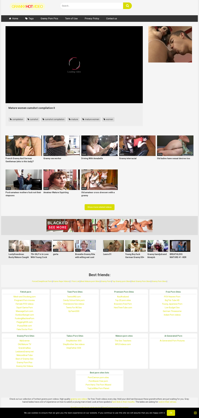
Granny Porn (106, 281)
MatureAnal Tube (25, 355)
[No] (195, 412)
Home (15, 18)
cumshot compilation (54, 119)
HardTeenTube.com (123, 307)
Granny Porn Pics (49, 18)
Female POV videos (25, 304)
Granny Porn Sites (159, 281)
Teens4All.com (74, 296)
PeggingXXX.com (25, 322)
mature (74, 119)
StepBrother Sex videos (74, 344)
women (109, 119)
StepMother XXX (74, 341)
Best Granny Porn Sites (141, 281)
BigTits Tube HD (172, 300)
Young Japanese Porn (172, 304)
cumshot (34, 119)
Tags (31, 18)
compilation (17, 119)
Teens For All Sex (74, 307)
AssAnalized (123, 296)
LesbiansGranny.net (25, 351)
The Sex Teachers (123, 341)
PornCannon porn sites (98, 377)
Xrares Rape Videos (61, 281)
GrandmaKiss (25, 348)
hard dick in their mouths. (123, 402)
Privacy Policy (92, 18)
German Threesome (172, 311)
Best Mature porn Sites (90, 281)
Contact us (111, 18)
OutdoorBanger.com (24, 315)
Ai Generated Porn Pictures (172, 341)
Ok (171, 413)
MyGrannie (25, 341)
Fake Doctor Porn (24, 329)
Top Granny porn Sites (121, 281)
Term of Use (71, 18)
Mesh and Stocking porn (25, 296)
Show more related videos (100, 207)
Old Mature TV (24, 344)
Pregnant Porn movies (24, 300)
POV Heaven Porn (172, 296)
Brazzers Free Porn (123, 304)
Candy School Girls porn (74, 300)
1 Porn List (75, 281)
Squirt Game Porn (24, 307)
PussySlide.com (24, 326)
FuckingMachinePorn (24, 318)
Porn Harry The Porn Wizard (98, 385)
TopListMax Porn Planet (98, 388)
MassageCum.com (24, 311)
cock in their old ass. (168, 402)
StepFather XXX (73, 348)
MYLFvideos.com (123, 344)
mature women (91, 119)
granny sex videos (79, 399)
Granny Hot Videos (24, 366)
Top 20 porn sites (123, 300)
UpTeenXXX (73, 311)
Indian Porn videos (172, 315)
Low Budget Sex (172, 307)
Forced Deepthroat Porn (42, 281)
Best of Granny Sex (24, 359)
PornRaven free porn (98, 381)
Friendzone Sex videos (74, 304)
